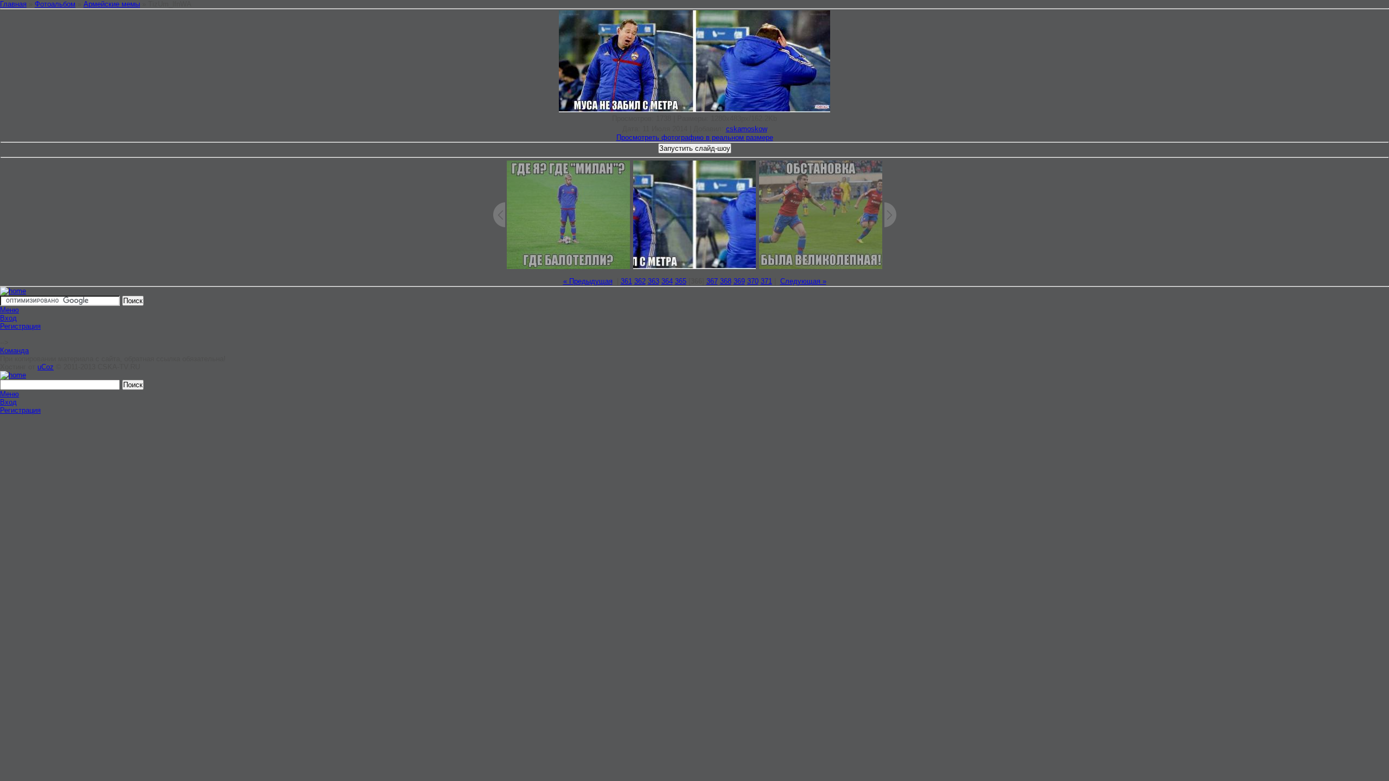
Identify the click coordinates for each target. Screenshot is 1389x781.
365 (680, 281)
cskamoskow (746, 129)
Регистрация (20, 326)
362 (640, 281)
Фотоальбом (55, 4)
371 (766, 281)
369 (739, 281)
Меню (9, 310)
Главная (13, 4)
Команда (14, 351)
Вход (8, 318)
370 (753, 281)
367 (712, 281)
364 (667, 281)
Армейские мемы (112, 4)
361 (626, 281)
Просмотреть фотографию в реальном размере (694, 137)
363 (653, 281)
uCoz (45, 367)
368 (725, 281)
